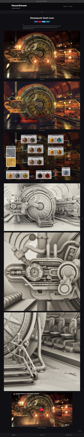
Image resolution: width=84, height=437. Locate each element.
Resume (70, 6)
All (42, 11)
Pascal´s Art (65, 6)
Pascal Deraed (19, 5)
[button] (80, 431)
